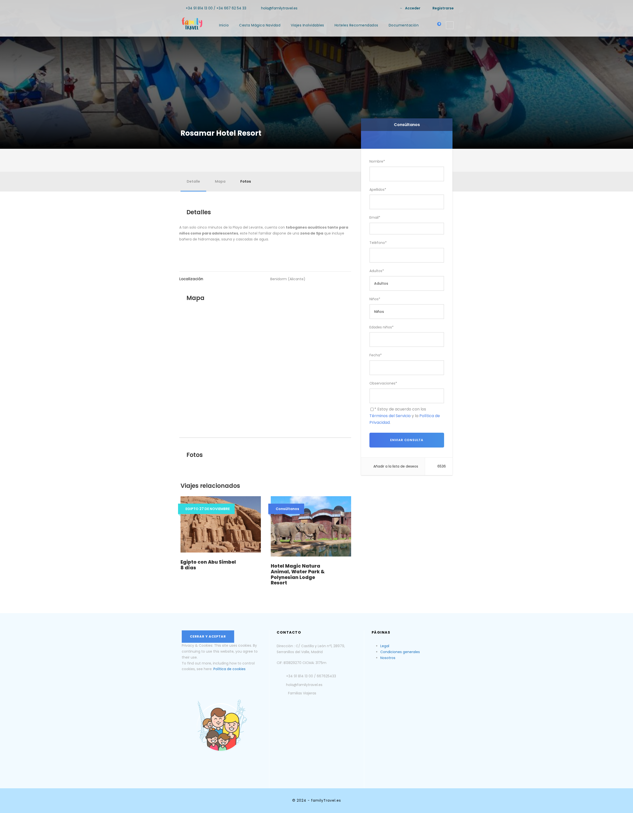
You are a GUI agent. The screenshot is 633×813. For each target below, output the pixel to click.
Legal (384, 645)
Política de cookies (229, 668)
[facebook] (383, 8)
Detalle (193, 181)
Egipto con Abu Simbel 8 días (208, 565)
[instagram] (390, 8)
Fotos (245, 181)
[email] (375, 8)
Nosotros (387, 657)
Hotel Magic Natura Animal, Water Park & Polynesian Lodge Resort (298, 574)
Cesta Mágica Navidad (259, 25)
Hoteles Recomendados (356, 25)
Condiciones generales (400, 651)
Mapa (220, 181)
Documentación (404, 25)
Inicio (224, 25)
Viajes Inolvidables (307, 25)
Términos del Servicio (390, 416)
